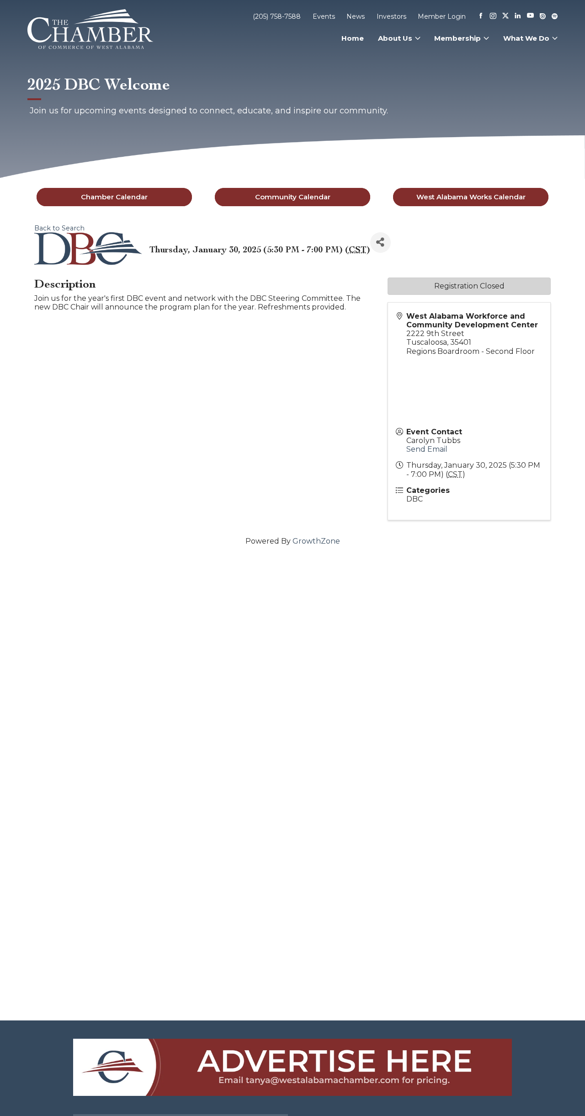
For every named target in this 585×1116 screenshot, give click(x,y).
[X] (505, 16)
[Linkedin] (518, 16)
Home (352, 38)
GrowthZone (316, 541)
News (355, 16)
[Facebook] (481, 16)
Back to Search (59, 228)
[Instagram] (493, 16)
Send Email (426, 449)
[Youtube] (530, 16)
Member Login (442, 16)
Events (324, 16)
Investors (391, 16)
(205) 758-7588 (277, 16)
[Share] (380, 242)
